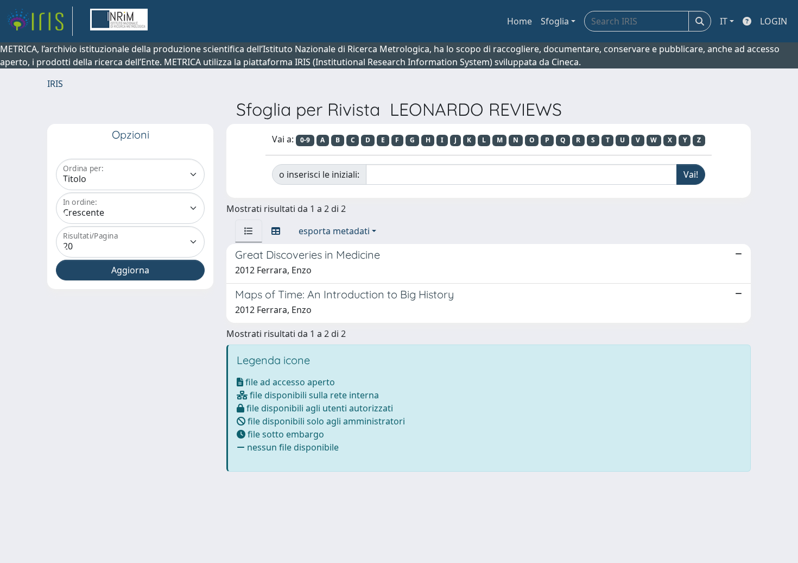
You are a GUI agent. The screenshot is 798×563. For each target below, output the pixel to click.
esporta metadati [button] (334, 231)
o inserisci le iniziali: (319, 174)
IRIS (55, 84)
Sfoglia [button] (555, 21)
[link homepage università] (118, 21)
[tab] (248, 231)
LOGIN (773, 21)
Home (519, 21)
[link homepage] (40, 21)
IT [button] (723, 21)
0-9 (305, 140)
